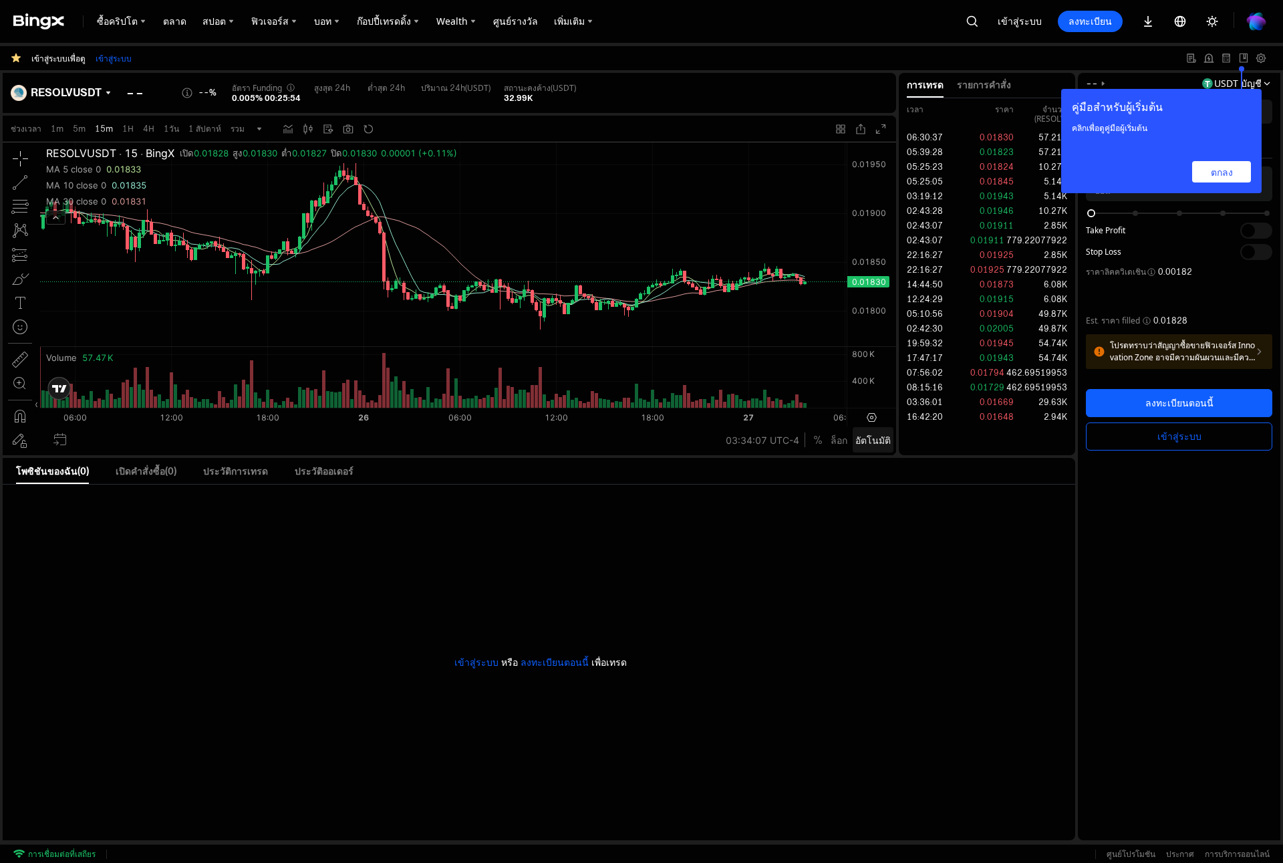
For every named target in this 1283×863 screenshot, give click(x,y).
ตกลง (1222, 172)
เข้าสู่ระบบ (1020, 21)
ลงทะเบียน (1090, 21)
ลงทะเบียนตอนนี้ (1179, 402)
